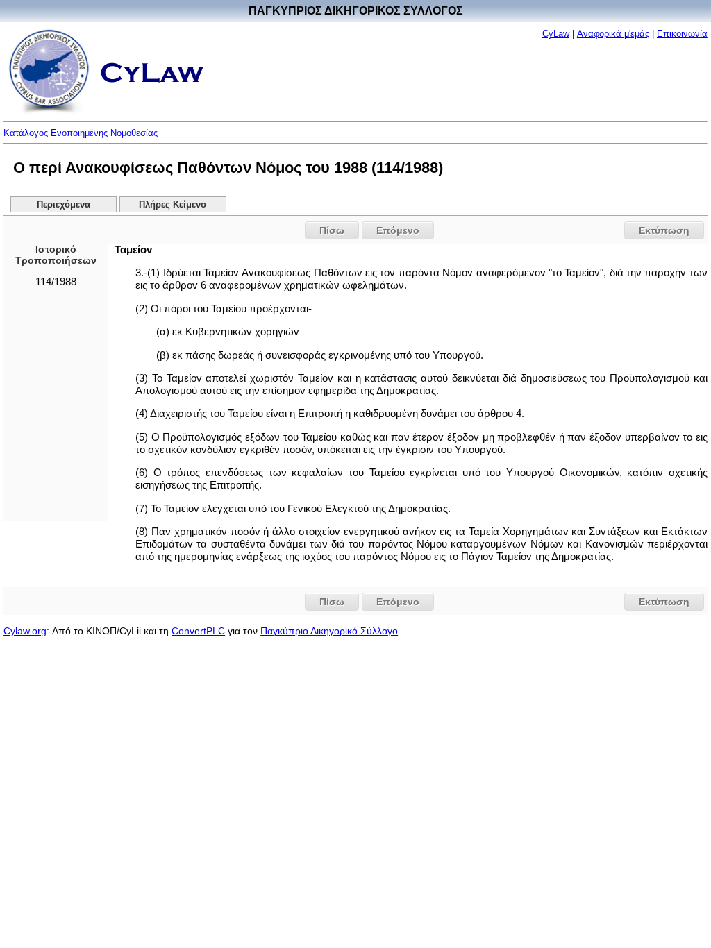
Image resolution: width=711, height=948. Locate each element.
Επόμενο (397, 230)
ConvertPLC (198, 630)
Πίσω (331, 230)
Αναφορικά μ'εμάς (613, 33)
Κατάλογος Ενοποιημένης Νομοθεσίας (80, 133)
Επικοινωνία (682, 33)
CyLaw (555, 33)
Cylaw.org (25, 630)
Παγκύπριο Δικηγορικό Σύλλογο (329, 630)
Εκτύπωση (664, 230)
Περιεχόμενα (63, 205)
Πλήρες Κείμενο (172, 205)
